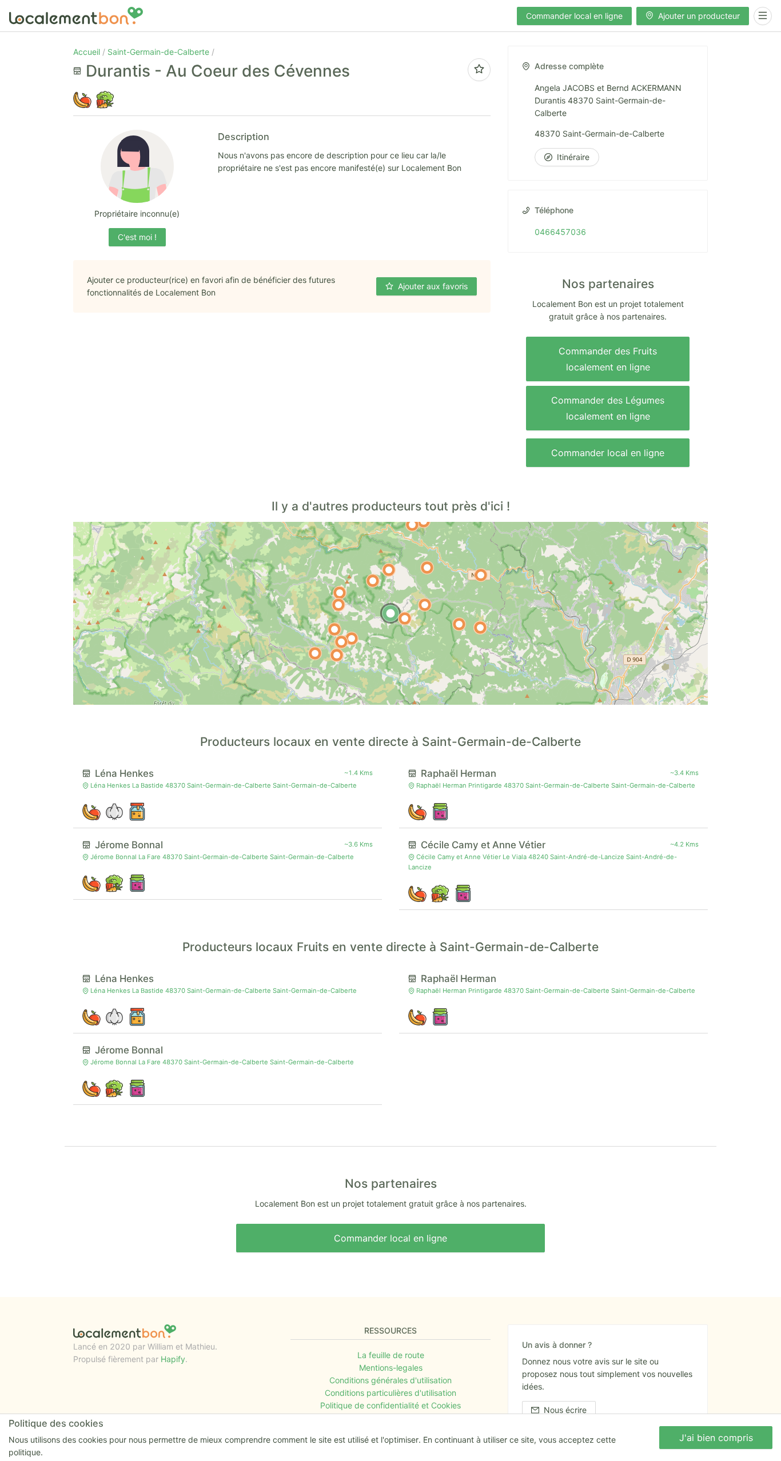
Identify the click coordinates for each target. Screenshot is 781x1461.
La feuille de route (390, 1355)
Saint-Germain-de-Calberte (159, 52)
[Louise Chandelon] (351, 638)
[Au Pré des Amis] (481, 575)
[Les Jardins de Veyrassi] (427, 567)
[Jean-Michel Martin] (315, 653)
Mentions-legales (391, 1367)
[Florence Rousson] (334, 629)
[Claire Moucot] (337, 655)
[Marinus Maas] (459, 624)
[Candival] (341, 642)
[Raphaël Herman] (425, 605)
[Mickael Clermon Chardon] (480, 627)
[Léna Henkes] (405, 618)
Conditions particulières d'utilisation (390, 1393)
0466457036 (560, 232)
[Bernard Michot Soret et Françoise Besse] (339, 593)
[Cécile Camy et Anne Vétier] (389, 570)
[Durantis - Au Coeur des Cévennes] (390, 613)
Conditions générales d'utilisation (390, 1380)
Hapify (173, 1359)
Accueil (87, 52)
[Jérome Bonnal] (373, 581)
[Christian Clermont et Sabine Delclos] (412, 525)
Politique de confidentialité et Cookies (390, 1405)
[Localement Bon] (76, 16)
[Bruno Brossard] (338, 605)
